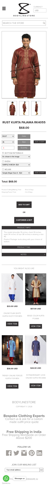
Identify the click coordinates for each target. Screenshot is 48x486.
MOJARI (8, 169)
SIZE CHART (40, 142)
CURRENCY (38, 7)
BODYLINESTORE (24, 402)
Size (24, 142)
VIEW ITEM (12, 324)
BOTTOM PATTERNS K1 (14, 153)
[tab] (24, 227)
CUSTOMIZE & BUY (24, 220)
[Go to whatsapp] (6, 478)
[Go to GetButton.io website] (6, 483)
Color (24, 136)
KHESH (7, 161)
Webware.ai (31, 479)
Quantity (24, 148)
